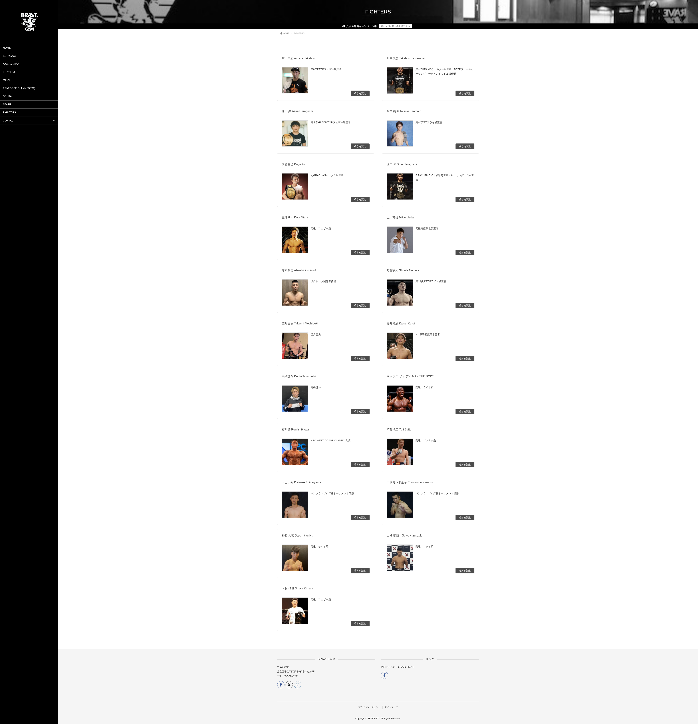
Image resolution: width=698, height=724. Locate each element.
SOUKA (7, 96)
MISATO (8, 80)
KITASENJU (10, 72)
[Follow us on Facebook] (280, 684)
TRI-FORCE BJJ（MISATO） (20, 88)
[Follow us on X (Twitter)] (289, 684)
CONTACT (9, 120)
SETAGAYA (9, 56)
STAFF (7, 104)
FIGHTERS (9, 112)
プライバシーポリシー (369, 707)
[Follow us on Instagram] (297, 684)
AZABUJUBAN (11, 64)
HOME (7, 47)
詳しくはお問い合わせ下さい (395, 26)
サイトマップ (391, 707)
